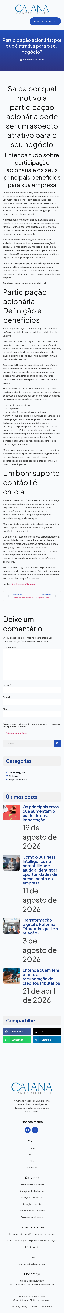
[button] (6, 21)
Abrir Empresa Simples (22, 583)
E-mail (7, 697)
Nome (7, 685)
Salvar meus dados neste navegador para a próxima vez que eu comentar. (31, 725)
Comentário (10, 647)
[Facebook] (28, 1130)
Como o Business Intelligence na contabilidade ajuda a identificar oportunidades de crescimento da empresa (40, 869)
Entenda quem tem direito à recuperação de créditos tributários (41, 977)
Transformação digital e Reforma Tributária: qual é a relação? (40, 926)
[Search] (57, 743)
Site (5, 709)
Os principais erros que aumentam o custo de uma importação (41, 813)
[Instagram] (35, 1130)
